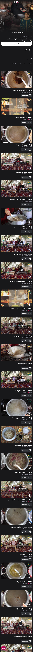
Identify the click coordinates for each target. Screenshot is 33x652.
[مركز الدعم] (3, 648)
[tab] (30, 64)
